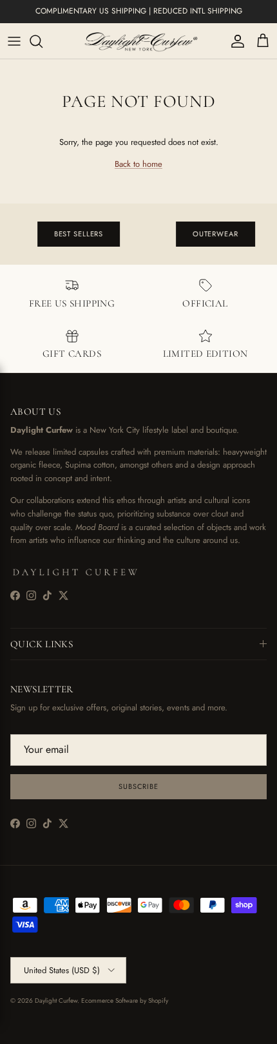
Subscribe (138, 786)
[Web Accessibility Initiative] (5, 1029)
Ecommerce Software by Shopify (124, 1000)
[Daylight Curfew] (138, 41)
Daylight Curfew (56, 1000)
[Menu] (14, 41)
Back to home (138, 164)
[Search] (42, 41)
